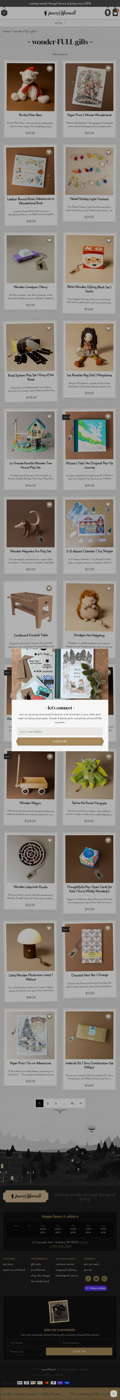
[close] (104, 653)
